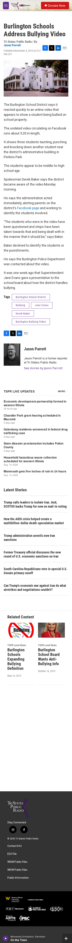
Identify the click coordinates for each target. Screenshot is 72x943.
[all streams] (67, 938)
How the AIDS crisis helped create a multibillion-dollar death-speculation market (34, 521)
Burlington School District (31, 297)
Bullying (20, 305)
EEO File (12, 854)
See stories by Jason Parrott (43, 368)
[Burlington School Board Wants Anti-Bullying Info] (51, 630)
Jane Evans (42, 305)
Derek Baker (23, 313)
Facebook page (28, 208)
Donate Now (56, 5)
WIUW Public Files (17, 869)
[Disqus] (36, 741)
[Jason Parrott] (12, 354)
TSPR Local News (16, 645)
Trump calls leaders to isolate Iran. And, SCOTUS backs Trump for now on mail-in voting (35, 504)
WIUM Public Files (17, 862)
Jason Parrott (12, 45)
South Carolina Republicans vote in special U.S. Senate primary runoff (35, 571)
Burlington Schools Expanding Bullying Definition (16, 659)
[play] (5, 938)
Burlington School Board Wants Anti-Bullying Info (49, 657)
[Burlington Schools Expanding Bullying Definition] (20, 630)
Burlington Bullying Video (31, 321)
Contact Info (14, 846)
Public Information (18, 877)
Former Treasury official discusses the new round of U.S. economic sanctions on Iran (32, 554)
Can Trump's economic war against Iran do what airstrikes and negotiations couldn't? (35, 588)
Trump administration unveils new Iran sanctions (29, 538)
